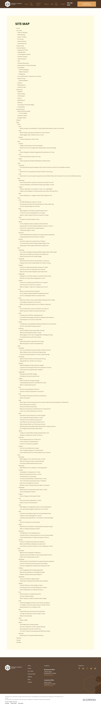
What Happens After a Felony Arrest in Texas (32, 135)
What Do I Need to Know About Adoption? (31, 574)
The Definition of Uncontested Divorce (30, 533)
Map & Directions (48, 675)
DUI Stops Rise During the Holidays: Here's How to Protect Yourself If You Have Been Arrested (45, 167)
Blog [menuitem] (52, 4)
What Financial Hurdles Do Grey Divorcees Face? (32, 311)
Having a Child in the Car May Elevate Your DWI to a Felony (35, 263)
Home (18, 28)
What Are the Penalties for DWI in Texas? (30, 332)
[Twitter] (87, 668)
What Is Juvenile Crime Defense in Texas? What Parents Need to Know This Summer (42, 128)
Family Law (19, 89)
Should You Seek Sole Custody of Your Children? (32, 241)
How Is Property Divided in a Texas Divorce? (31, 450)
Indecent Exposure (24, 72)
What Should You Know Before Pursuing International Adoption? (37, 561)
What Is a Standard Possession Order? (30, 529)
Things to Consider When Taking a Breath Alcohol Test (34, 433)
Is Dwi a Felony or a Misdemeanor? (29, 441)
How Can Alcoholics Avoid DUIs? (28, 406)
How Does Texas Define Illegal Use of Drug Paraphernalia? (35, 513)
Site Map (18, 642)
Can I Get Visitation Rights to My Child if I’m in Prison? (34, 509)
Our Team (19, 30)
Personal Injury (20, 109)
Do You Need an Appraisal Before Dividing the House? (34, 293)
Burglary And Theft (23, 50)
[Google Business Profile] (91, 668)
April (20, 130)
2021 (19, 248)
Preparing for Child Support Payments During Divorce (34, 245)
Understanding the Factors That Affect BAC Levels (33, 382)
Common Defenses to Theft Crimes (29, 139)
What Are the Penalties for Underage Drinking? (32, 572)
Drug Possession (22, 59)
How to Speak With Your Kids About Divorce (31, 589)
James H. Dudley (22, 37)
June (20, 126)
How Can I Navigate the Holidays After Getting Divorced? (35, 566)
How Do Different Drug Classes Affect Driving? (32, 330)
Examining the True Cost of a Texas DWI (30, 319)
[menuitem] (7, 703)
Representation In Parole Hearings (27, 65)
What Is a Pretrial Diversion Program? (30, 291)
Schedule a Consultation (86, 4)
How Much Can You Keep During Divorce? (31, 420)
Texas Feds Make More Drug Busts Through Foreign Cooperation (37, 234)
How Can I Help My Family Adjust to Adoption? (32, 542)
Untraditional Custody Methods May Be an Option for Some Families (38, 324)
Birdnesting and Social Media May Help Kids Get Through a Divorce (38, 426)
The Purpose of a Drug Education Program (31, 369)
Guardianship (21, 107)
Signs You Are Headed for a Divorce (29, 483)
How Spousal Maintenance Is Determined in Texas (33, 478)
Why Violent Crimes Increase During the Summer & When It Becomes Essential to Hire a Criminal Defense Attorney (50, 176)
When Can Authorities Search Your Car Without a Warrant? (35, 304)
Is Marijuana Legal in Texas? (27, 230)
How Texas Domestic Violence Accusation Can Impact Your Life (36, 182)
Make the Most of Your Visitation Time (30, 607)
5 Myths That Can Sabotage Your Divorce (30, 515)
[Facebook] (79, 668)
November (21, 259)
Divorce (20, 98)
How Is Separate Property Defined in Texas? (31, 417)
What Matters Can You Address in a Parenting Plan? (33, 467)
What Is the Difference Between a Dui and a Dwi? (32, 544)
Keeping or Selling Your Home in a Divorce (31, 435)
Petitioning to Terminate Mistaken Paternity (31, 635)
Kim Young (20, 39)
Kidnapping (22, 74)
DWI (19, 61)
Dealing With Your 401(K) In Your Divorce (31, 361)
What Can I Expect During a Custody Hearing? (32, 461)
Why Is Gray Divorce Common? (28, 404)
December (21, 165)
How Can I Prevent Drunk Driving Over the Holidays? (34, 563)
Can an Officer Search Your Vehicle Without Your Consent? (35, 452)
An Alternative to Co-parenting (28, 476)
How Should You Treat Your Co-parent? (30, 284)
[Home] (13, 4)
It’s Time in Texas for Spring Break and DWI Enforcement (35, 631)
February (21, 232)
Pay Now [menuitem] (56, 4)
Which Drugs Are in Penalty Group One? (30, 594)
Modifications (21, 100)
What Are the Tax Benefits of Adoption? (30, 552)
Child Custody (21, 94)
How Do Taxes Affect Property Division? (30, 326)
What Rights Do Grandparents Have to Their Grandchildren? (35, 507)
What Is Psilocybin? (25, 398)
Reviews (18, 120)
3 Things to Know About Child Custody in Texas (32, 613)
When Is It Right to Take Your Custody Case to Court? (34, 287)
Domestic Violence (22, 56)
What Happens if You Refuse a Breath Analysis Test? (33, 210)
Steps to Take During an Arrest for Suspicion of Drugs (34, 215)
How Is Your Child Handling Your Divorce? (31, 411)
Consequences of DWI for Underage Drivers (31, 315)
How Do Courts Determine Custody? (29, 448)
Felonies (20, 83)
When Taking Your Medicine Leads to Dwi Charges (33, 598)
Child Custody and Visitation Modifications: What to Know (35, 161)
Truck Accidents (23, 113)
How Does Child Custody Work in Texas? (30, 500)
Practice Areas (20, 46)
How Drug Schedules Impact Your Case (30, 156)
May (20, 193)
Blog (17, 122)
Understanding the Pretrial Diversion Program (32, 237)
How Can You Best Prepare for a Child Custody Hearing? (34, 354)
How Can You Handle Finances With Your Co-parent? (34, 282)
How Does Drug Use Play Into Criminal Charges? (32, 415)
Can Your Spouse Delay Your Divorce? (30, 206)
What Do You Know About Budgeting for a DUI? (32, 278)
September (22, 180)
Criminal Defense (21, 48)
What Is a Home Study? (26, 616)
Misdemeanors (21, 85)
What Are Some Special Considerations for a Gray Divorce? (35, 409)
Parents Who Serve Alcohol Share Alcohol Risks (32, 611)
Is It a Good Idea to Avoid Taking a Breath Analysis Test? (34, 243)
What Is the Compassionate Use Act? (29, 557)
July (20, 150)
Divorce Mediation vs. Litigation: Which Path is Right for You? (36, 195)
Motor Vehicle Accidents (24, 111)
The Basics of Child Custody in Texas (29, 219)
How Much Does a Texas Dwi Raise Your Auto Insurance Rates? (36, 535)
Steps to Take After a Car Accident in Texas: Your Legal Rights (36, 189)
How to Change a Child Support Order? (30, 496)
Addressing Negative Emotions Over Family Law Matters (35, 603)
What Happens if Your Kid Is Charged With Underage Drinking (36, 335)
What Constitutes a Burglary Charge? (29, 380)
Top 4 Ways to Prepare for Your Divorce (30, 302)
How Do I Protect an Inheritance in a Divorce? (32, 391)
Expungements (22, 52)
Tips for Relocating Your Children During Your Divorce (34, 537)
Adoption (20, 91)
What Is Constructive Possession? (28, 502)
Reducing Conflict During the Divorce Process (32, 341)
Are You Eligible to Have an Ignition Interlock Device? (34, 223)
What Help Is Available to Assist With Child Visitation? (34, 581)
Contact (18, 640)
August (21, 187)
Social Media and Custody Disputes (29, 624)
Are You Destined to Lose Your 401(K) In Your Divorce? (34, 308)
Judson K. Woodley (22, 32)
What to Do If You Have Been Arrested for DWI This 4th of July (36, 171)
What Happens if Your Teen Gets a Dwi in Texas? (32, 459)
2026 (19, 124)
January (21, 137)
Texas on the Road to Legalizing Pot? (29, 579)
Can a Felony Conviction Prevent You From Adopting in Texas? (36, 546)
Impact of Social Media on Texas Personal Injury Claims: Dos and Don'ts (39, 191)
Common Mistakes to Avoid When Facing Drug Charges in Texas (37, 184)
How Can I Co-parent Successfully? (29, 444)
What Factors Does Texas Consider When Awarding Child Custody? (37, 300)
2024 (19, 163)
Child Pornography (24, 69)
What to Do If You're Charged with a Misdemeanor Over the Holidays (38, 148)
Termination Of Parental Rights (26, 105)
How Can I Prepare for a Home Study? (30, 522)
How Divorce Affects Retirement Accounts (31, 463)
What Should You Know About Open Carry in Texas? (33, 489)
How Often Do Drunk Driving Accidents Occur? (32, 422)
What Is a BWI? (24, 620)
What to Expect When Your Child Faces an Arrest (32, 424)
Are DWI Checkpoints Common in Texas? (30, 202)
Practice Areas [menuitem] (38, 4)
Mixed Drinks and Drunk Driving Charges (31, 256)
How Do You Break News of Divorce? (29, 389)
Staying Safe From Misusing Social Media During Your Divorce (36, 226)
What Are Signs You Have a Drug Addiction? (31, 343)
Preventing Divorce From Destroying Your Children (33, 587)
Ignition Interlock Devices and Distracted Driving (33, 358)
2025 (19, 141)
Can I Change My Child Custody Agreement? (31, 570)
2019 (19, 455)
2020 (19, 346)
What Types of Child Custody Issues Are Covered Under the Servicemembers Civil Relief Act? (44, 402)
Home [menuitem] (26, 4)
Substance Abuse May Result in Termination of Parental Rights (36, 518)
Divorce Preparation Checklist (28, 491)
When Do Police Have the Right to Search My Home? (33, 271)
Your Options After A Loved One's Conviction (29, 76)
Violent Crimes (21, 78)
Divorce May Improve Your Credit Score (30, 439)
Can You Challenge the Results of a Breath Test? (32, 295)
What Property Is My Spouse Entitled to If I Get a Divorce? (35, 132)
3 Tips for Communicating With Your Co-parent (32, 213)
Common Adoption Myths (27, 596)
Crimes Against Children (24, 54)
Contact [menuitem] (63, 4)
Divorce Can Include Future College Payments (32, 228)
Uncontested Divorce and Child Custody (30, 337)
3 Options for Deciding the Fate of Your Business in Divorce (35, 367)
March (20, 159)
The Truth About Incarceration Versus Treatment (33, 481)
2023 (19, 178)
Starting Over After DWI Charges (28, 374)
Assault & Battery (23, 80)
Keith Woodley (21, 34)
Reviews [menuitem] (46, 4)
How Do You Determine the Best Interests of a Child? (34, 267)
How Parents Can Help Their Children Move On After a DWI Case (37, 204)
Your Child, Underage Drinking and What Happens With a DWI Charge (38, 252)
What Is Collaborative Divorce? (28, 385)
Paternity (20, 102)
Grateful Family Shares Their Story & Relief (31, 145)
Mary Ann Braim (22, 41)
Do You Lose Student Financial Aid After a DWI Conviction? (35, 350)
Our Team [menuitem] (31, 4)
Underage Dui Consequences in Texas (30, 472)
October (21, 143)
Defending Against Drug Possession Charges (32, 365)
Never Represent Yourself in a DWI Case (30, 629)
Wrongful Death (22, 118)
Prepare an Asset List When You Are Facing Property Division (36, 555)
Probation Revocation (23, 63)
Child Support (21, 96)
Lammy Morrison (22, 43)
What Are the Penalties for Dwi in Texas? (30, 474)
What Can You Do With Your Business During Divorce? (34, 254)
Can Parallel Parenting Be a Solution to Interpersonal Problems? (37, 317)
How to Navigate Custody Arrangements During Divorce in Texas (37, 152)
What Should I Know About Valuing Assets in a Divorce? (34, 261)
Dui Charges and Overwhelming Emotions (31, 428)
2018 (19, 548)
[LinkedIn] (83, 668)
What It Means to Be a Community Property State (33, 352)
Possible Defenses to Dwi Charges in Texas (31, 585)
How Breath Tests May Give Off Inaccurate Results (33, 396)
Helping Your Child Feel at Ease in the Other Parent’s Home (35, 276)
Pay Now (18, 638)
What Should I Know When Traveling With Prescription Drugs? (36, 526)
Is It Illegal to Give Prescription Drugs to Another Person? (35, 605)
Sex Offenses (21, 67)
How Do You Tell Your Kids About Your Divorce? (32, 269)
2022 (19, 198)
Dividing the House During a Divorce (29, 376)
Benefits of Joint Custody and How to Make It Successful (34, 485)
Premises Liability (22, 115)
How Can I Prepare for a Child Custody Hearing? (32, 626)
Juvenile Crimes (22, 87)
